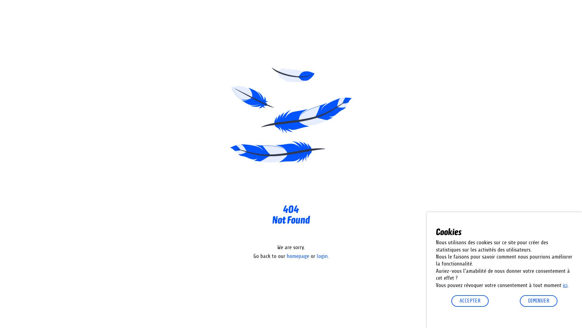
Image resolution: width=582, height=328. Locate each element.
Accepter (470, 301)
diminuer (538, 301)
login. (323, 256)
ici (565, 285)
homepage (298, 256)
